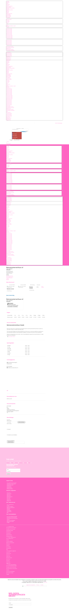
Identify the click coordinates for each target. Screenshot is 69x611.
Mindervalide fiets (9, 13)
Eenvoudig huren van (9, 272)
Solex (7, 83)
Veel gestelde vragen (10, 484)
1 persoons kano (9, 53)
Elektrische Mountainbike (10, 68)
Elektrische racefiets (9, 9)
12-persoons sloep (9, 36)
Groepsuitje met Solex (9, 49)
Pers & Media (9, 510)
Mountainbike (8, 7)
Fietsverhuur (8, 60)
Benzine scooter (9, 19)
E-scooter (7, 20)
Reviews (7, 279)
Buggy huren (9, 500)
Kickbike (7, 26)
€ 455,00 (43, 317)
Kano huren (9, 497)
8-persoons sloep (9, 33)
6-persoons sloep (9, 31)
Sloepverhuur (8, 27)
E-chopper (8, 21)
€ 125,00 (34, 317)
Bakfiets (7, 10)
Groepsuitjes (8, 45)
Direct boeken (42, 287)
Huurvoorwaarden (9, 273)
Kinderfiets (8, 4)
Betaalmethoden (9, 487)
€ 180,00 (39, 317)
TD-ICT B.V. (45, 582)
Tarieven (8, 519)
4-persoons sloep (9, 29)
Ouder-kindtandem (9, 6)
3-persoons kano (9, 115)
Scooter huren (9, 493)
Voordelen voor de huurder (11, 483)
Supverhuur (8, 56)
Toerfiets (7, 1)
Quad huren (9, 499)
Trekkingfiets (8, 14)
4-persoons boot (9, 39)
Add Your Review (21, 422)
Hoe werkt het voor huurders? (11, 482)
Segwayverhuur (8, 57)
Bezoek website (10, 303)
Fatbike (7, 12)
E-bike (7, 3)
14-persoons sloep (9, 37)
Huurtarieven (9, 486)
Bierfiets (7, 11)
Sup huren (8, 498)
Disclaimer (8, 508)
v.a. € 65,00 (37, 287)
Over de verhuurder (9, 271)
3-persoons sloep (9, 28)
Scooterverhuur (8, 18)
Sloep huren (9, 495)
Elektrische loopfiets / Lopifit (11, 25)
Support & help (11, 526)
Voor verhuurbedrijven (12, 564)
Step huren (8, 494)
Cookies (42, 584)
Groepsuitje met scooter (10, 47)
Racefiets (7, 8)
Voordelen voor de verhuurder (12, 517)
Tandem (7, 5)
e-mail (20, 460)
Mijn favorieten (17, 139)
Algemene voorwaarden (11, 507)
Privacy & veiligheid (10, 506)
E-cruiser (7, 22)
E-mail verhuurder (10, 306)
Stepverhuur (8, 84)
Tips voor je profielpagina (11, 520)
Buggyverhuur (8, 59)
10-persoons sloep (9, 35)
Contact (23, 128)
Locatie (7, 274)
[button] (34, 526)
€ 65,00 (15, 317)
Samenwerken (9, 511)
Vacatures (8, 509)
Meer (7, 51)
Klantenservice (19, 128)
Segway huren (8, 48)
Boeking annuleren (10, 488)
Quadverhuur (8, 58)
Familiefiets (8, 17)
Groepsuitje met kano (9, 46)
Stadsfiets (7, 2)
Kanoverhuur (8, 52)
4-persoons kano (9, 55)
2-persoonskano (9, 54)
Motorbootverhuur (9, 99)
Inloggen (11, 139)
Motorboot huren (9, 496)
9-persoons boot (9, 44)
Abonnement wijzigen (10, 521)
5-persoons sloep (9, 30)
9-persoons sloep (9, 34)
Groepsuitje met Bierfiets (10, 50)
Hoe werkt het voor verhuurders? (12, 518)
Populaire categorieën (12, 550)
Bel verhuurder (15, 306)
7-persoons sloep (9, 32)
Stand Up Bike (8, 16)
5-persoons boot (9, 40)
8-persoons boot (9, 43)
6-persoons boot (9, 41)
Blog (7, 512)
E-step (7, 24)
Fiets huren (8, 492)
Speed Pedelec (8, 15)
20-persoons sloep (9, 38)
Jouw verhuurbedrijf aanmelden (12, 516)
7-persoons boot (9, 42)
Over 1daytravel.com (10, 504)
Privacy (37, 584)
